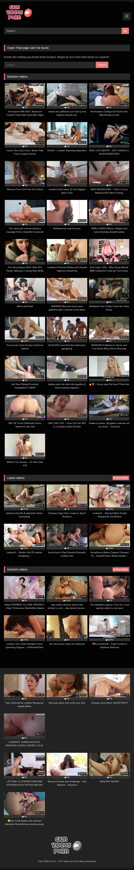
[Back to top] (123, 860)
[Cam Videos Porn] (67, 13)
